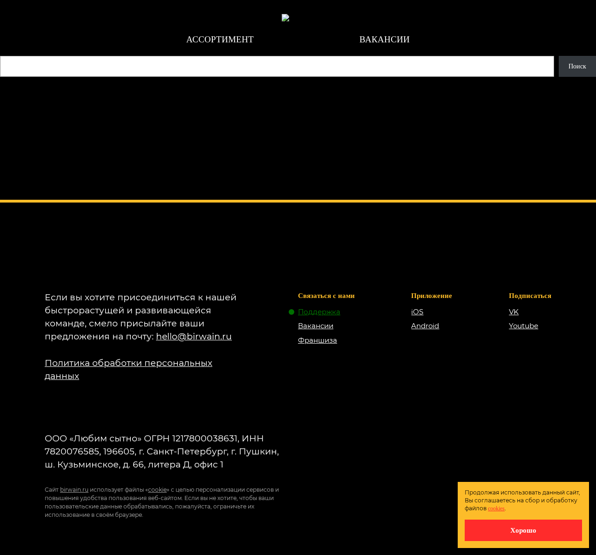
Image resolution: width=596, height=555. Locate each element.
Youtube (523, 325)
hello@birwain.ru (194, 336)
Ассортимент (220, 39)
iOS (417, 311)
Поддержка (319, 311)
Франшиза (317, 340)
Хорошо (523, 530)
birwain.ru (74, 489)
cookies (496, 508)
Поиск (577, 66)
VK (514, 311)
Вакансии (384, 39)
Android (425, 325)
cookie (157, 489)
